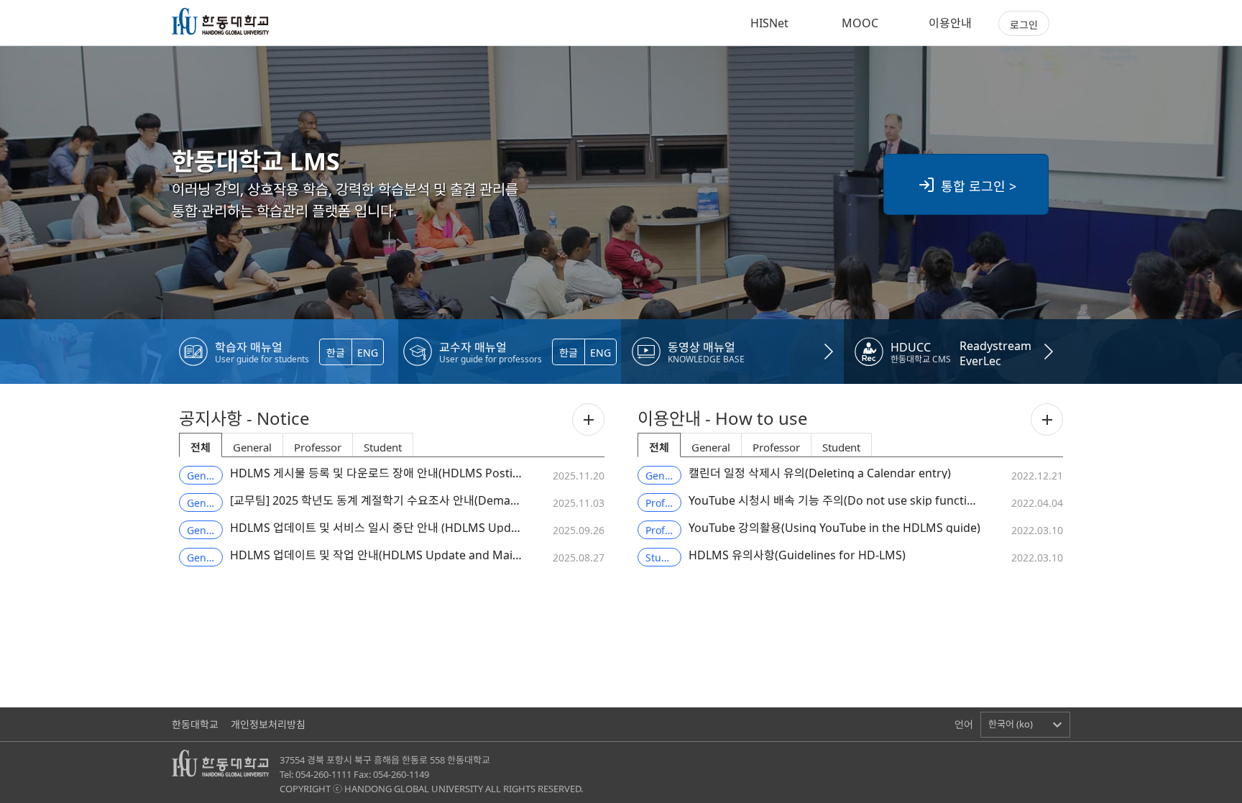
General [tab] (252, 447)
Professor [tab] (317, 447)
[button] (1025, 725)
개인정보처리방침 (268, 724)
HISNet (769, 23)
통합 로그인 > (976, 186)
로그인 (1024, 25)
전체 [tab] (200, 447)
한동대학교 (195, 724)
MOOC (860, 23)
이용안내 (950, 23)
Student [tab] (383, 447)
